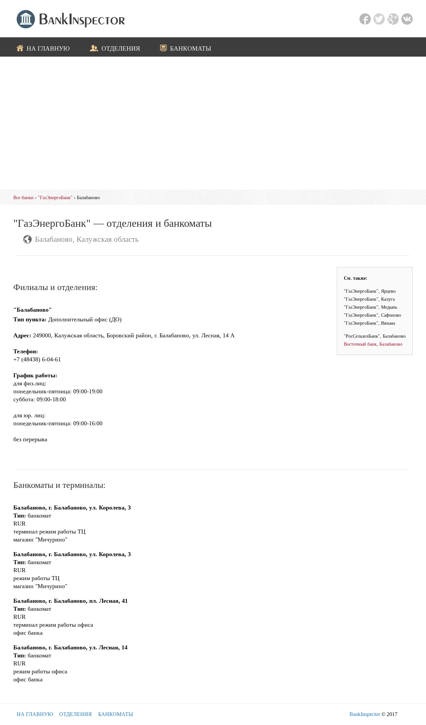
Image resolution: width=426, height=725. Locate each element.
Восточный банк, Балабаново (373, 344)
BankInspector (364, 714)
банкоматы (190, 48)
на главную (48, 48)
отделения (121, 48)
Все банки (23, 197)
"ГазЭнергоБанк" (55, 197)
